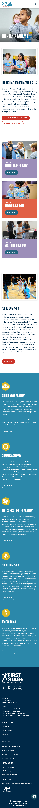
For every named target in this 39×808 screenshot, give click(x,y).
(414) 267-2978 (23, 715)
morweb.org (23, 805)
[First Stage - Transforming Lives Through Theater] (7, 4)
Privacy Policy (13, 803)
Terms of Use (25, 803)
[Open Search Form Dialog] (35, 4)
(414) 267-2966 (15, 711)
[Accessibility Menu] (34, 796)
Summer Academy (14, 205)
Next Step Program (15, 245)
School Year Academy (17, 165)
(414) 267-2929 (17, 709)
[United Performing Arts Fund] (7, 789)
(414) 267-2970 (21, 713)
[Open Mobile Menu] (30, 4)
